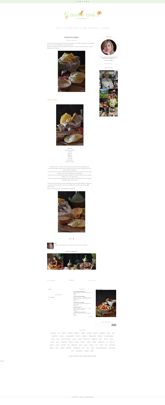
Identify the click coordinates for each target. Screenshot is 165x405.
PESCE (80, 345)
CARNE (108, 333)
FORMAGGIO (94, 339)
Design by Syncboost (89, 397)
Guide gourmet (83, 28)
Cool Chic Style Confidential (79, 296)
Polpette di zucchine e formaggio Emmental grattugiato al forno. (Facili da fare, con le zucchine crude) (82, 298)
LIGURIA (88, 342)
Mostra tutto (90, 316)
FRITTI (100, 339)
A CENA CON (53, 333)
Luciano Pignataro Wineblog (79, 291)
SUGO (88, 348)
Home (57, 28)
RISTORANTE (112, 345)
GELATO (111, 339)
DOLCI (58, 339)
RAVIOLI (101, 345)
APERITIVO (77, 333)
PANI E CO (112, 342)
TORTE (92, 348)
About (60, 28)
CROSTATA (100, 336)
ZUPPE (92, 351)
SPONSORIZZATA (76, 348)
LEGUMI (76, 342)
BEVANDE (89, 333)
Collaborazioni (105, 28)
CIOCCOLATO (54, 336)
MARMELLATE (101, 342)
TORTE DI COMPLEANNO (101, 348)
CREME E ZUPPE (92, 336)
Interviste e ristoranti (73, 28)
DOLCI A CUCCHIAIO (65, 339)
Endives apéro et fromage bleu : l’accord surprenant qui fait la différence (82, 309)
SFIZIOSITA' (68, 348)
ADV (59, 333)
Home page (71, 280)
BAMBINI (83, 333)
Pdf (100, 28)
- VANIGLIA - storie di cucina (79, 312)
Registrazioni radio (93, 28)
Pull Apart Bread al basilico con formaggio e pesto (82, 314)
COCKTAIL (61, 336)
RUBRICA (52, 348)
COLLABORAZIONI (70, 336)
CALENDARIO (102, 333)
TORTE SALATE (112, 348)
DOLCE (53, 339)
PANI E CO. (52, 345)
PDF (68, 345)
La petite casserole (77, 307)
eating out (74, 339)
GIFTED (52, 342)
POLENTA (91, 345)
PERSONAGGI (74, 345)
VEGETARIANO (79, 351)
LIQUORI (94, 342)
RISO (106, 345)
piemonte (85, 345)
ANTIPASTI (70, 333)
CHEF (113, 333)
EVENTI (79, 339)
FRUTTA (106, 339)
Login (81, 356)
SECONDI (62, 348)
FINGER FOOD (86, 339)
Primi (96, 345)
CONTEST (78, 336)
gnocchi (57, 342)
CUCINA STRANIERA (108, 336)
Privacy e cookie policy (74, 356)
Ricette (65, 28)
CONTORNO (84, 336)
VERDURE (86, 351)
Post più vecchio (92, 280)
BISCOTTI (95, 333)
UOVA (72, 351)
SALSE (57, 348)
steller (83, 348)
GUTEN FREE (64, 342)
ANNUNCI (64, 333)
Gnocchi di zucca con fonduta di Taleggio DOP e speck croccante (82, 304)
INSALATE (71, 342)
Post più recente (51, 280)
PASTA (57, 345)
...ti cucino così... (82, 397)
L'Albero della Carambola (78, 302)
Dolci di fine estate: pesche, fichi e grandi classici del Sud (82, 293)
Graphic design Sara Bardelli (90, 356)
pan (107, 342)
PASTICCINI (63, 345)
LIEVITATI (83, 342)
